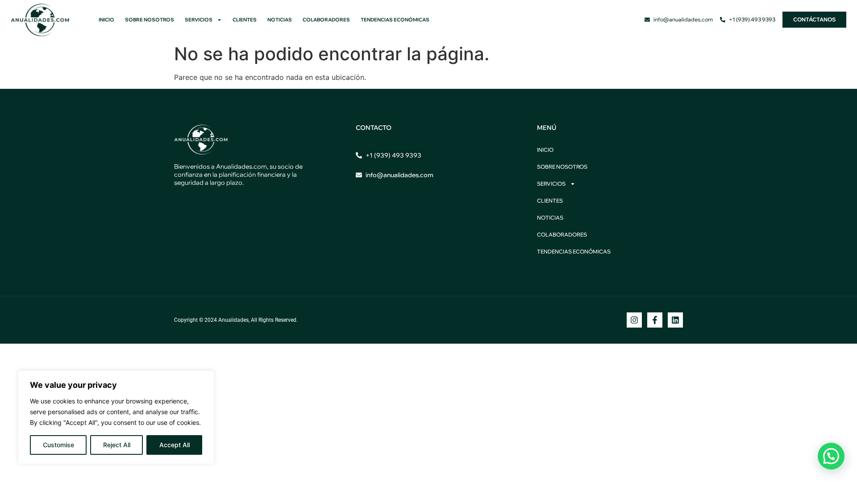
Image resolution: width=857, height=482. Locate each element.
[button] (831, 456)
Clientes (245, 20)
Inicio (106, 20)
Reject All (116, 445)
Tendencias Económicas (395, 20)
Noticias (279, 20)
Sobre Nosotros (149, 20)
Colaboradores (326, 20)
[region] (116, 417)
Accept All (174, 445)
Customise (58, 445)
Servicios (198, 20)
